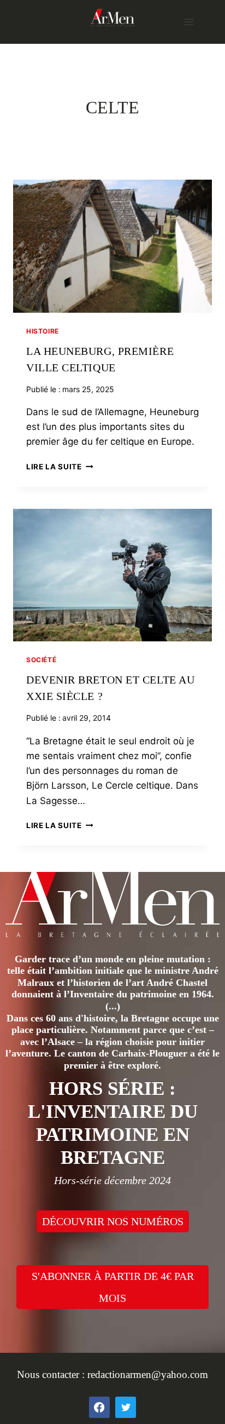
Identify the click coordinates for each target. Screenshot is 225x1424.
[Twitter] (125, 1407)
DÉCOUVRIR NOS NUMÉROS (112, 1221)
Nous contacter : (52, 1374)
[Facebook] (99, 1407)
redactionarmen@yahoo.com (147, 1374)
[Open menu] (189, 21)
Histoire (42, 331)
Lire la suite (59, 466)
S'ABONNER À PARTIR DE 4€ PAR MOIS (113, 1287)
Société (41, 660)
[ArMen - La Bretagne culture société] (112, 17)
